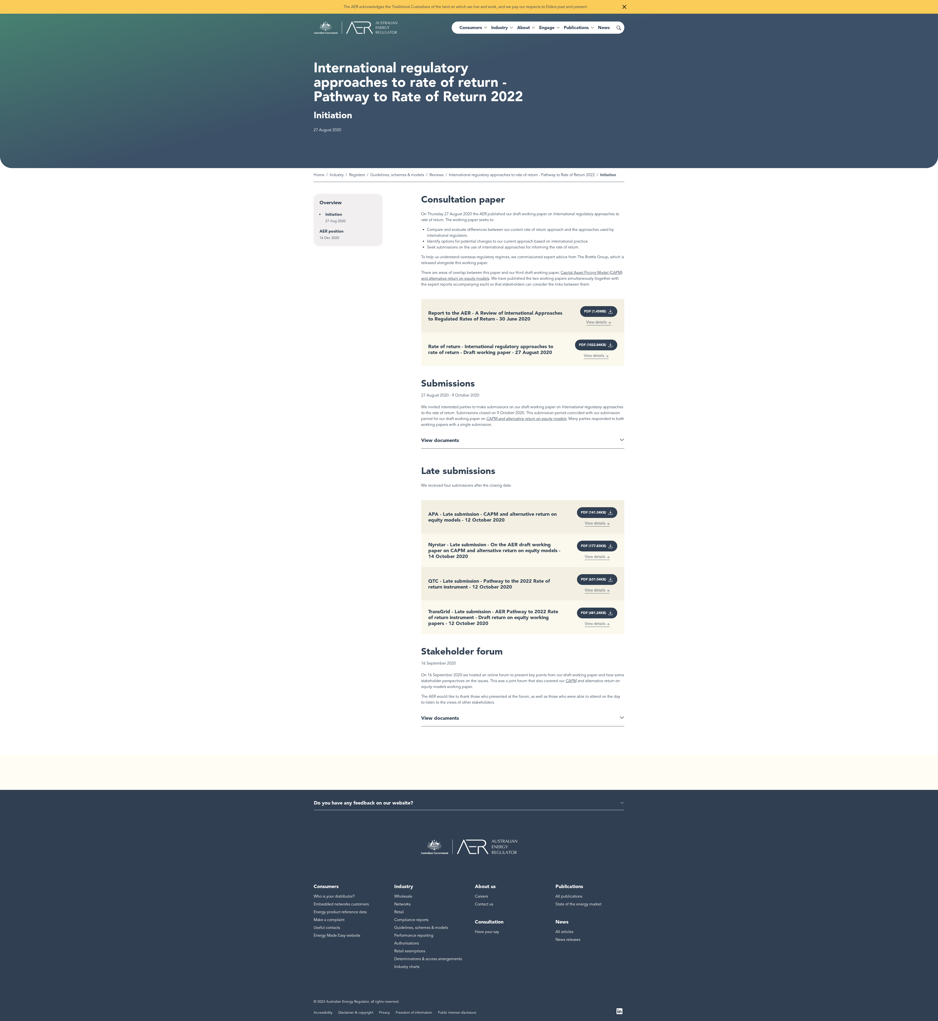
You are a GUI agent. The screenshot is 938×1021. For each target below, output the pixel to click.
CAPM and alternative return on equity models (526, 418)
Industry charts (406, 966)
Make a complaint (329, 919)
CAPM (570, 680)
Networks (402, 904)
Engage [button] (546, 27)
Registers (357, 174)
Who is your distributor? (334, 896)
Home (319, 174)
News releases (567, 939)
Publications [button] (576, 27)
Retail (399, 912)
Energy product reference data (340, 912)
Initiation (333, 214)
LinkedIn (619, 1010)
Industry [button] (499, 27)
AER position (331, 231)
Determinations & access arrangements (428, 959)
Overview (331, 202)
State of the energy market (578, 904)
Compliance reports (411, 919)
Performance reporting (413, 935)
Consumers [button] (470, 27)
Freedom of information (414, 1012)
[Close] (624, 7)
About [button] (523, 27)
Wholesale (403, 896)
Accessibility (323, 1012)
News (604, 27)
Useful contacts (327, 927)
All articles (564, 931)
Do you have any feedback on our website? (363, 803)
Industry (337, 174)
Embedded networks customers (341, 904)
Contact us (484, 904)
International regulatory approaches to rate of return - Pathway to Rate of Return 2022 (522, 174)
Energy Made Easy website (337, 935)
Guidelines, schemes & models (397, 174)
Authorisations (406, 943)
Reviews (436, 174)
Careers (481, 896)
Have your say (487, 931)
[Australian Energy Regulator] (355, 27)
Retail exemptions (409, 951)
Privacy (384, 1012)
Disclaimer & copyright (355, 1012)
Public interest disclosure (457, 1012)
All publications (568, 896)
